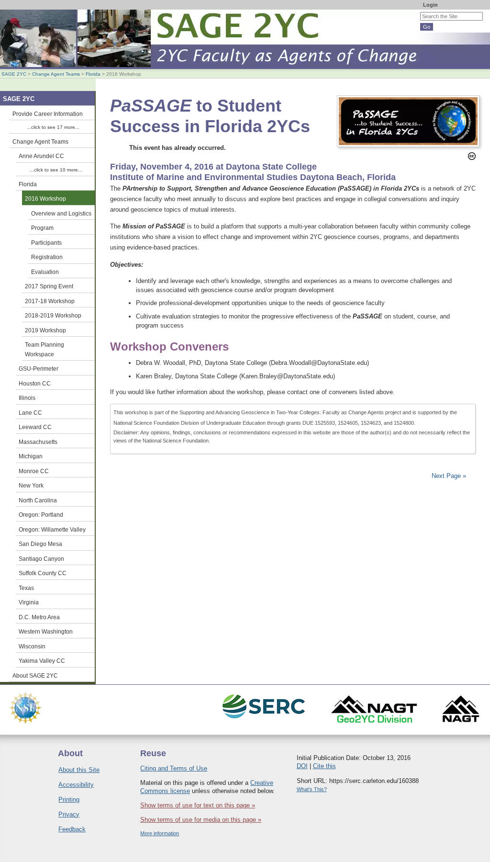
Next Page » (448, 475)
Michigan (31, 456)
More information (159, 833)
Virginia (29, 602)
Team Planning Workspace (44, 349)
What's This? (312, 789)
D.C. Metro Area (39, 617)
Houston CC (35, 383)
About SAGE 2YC (35, 675)
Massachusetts (38, 442)
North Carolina (38, 500)
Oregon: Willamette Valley (52, 529)
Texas (26, 588)
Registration (47, 257)
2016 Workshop (45, 198)
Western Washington (46, 631)
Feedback (72, 829)
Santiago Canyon (41, 559)
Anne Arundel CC (41, 156)
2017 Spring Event (49, 286)
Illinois (27, 398)
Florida (93, 74)
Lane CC (30, 412)
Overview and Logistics (61, 213)
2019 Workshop (45, 330)
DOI (302, 766)
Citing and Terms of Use (173, 768)
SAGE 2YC (13, 74)
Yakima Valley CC (42, 661)
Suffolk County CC (43, 573)
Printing (68, 799)
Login (430, 5)
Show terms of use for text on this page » (197, 805)
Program (42, 228)
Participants (46, 242)
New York (31, 485)
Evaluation (45, 272)
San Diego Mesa (40, 544)
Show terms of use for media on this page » (200, 819)
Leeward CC (35, 427)
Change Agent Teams (56, 74)
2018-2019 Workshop (53, 315)
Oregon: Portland (41, 514)
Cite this (324, 766)
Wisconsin (32, 646)
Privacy (68, 814)
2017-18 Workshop (50, 301)
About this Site (79, 769)
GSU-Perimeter (38, 368)
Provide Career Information (47, 114)
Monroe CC (34, 471)
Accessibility (76, 784)
